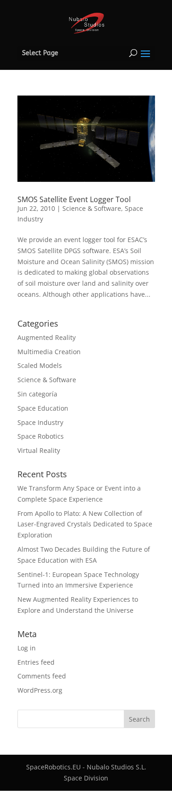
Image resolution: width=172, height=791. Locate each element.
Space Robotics (40, 436)
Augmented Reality (46, 337)
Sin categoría (37, 394)
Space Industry (40, 422)
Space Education (42, 408)
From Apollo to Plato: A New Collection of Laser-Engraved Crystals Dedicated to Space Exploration (84, 524)
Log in (26, 648)
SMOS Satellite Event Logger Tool (74, 199)
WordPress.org (39, 690)
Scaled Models (39, 365)
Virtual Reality (38, 450)
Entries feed (36, 662)
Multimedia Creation (49, 351)
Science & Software (91, 208)
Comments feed (41, 676)
